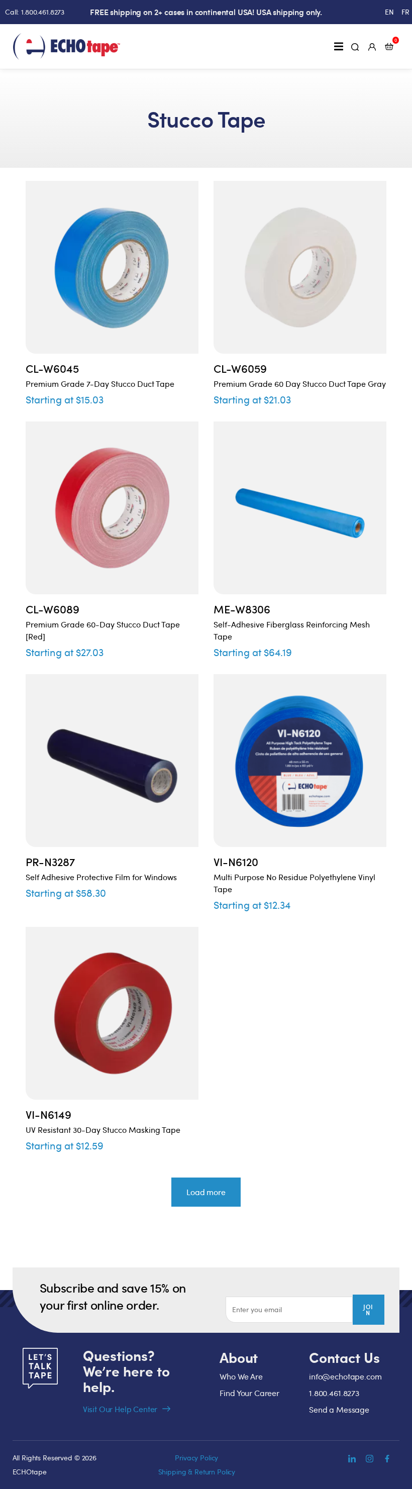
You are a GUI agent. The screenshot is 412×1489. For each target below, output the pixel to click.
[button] (338, 46)
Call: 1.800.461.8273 (34, 12)
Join (368, 1310)
